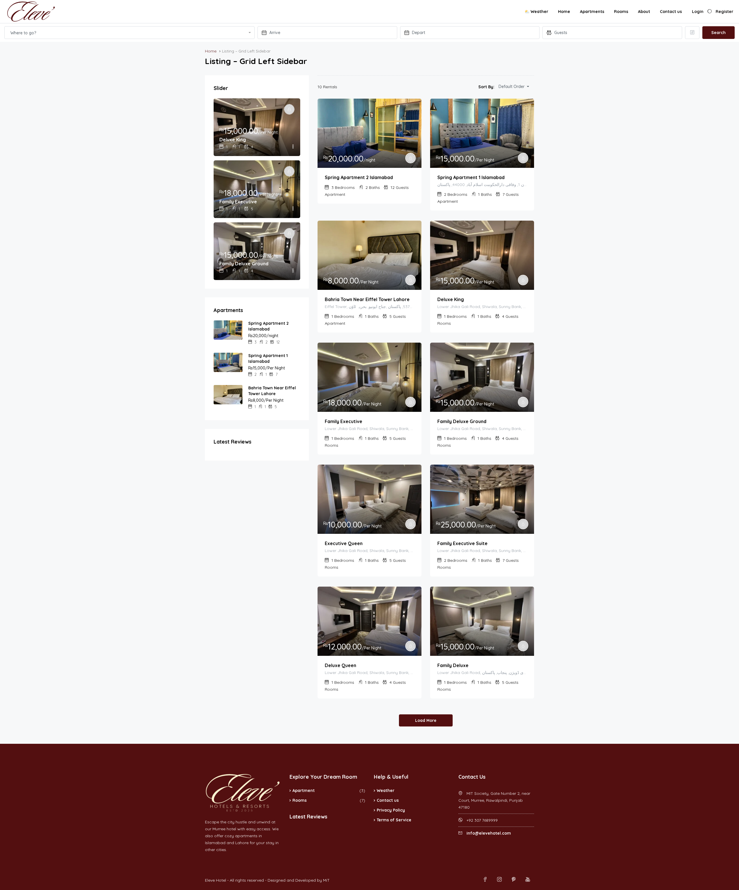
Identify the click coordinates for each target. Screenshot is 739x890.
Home (564, 11)
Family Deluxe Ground (461, 421)
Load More (425, 720)
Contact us (671, 11)
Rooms (621, 11)
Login (697, 11)
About (644, 11)
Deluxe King (450, 299)
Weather (385, 790)
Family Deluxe (453, 665)
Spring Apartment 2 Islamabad (359, 177)
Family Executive (343, 421)
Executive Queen (344, 543)
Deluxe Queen (340, 665)
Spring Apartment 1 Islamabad (471, 177)
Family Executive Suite (462, 543)
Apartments (592, 11)
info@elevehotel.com (488, 833)
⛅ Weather (536, 11)
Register (724, 11)
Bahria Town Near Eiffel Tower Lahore (367, 299)
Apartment (303, 790)
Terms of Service (394, 820)
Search (718, 32)
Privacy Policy (391, 810)
